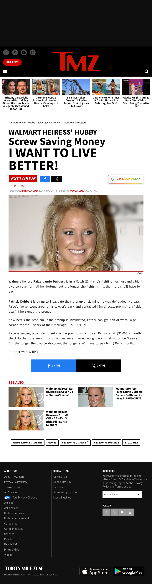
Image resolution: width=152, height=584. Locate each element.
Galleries (9, 534)
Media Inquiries (62, 497)
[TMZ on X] (15, 52)
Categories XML (13, 528)
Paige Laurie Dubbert (27, 442)
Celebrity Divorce (106, 442)
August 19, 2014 (29, 190)
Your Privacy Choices (24, 497)
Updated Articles (14, 513)
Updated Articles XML (17, 518)
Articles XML (11, 507)
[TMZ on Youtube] (24, 52)
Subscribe (138, 494)
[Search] (147, 71)
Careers (58, 487)
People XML (11, 544)
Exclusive (131, 442)
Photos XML (11, 549)
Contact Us (60, 476)
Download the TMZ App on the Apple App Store (95, 571)
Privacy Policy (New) (16, 481)
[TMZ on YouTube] (122, 512)
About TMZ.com (14, 476)
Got (12, 62)
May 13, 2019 (77, 190)
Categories (10, 523)
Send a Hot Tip (62, 481)
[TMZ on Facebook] (6, 52)
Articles (9, 502)
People (8, 539)
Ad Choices (11, 492)
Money (52, 442)
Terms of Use (12, 487)
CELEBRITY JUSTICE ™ (75, 442)
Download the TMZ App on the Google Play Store (128, 571)
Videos (8, 554)
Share (56, 365)
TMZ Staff (18, 186)
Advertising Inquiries (65, 492)
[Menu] (5, 71)
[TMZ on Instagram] (33, 52)
